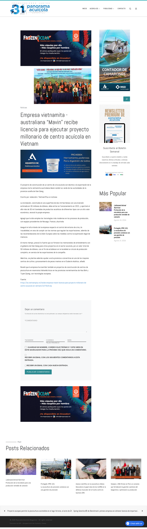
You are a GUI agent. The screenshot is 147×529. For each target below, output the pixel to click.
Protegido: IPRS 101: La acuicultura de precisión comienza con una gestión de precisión (122, 233)
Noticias (23, 108)
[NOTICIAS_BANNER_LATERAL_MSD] (114, 60)
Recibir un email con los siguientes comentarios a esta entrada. (52, 358)
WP (20, 523)
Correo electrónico (52, 341)
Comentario (31, 320)
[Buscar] (126, 98)
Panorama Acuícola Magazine (26, 520)
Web (69, 340)
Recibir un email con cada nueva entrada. (47, 365)
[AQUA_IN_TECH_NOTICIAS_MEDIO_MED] (35, 164)
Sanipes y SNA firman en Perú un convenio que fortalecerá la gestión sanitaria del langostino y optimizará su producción (125, 487)
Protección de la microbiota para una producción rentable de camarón (121, 211)
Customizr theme (40, 523)
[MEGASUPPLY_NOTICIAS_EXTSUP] (55, 48)
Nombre (29, 340)
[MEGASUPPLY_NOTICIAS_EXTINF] (55, 404)
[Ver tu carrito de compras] (136, 8)
